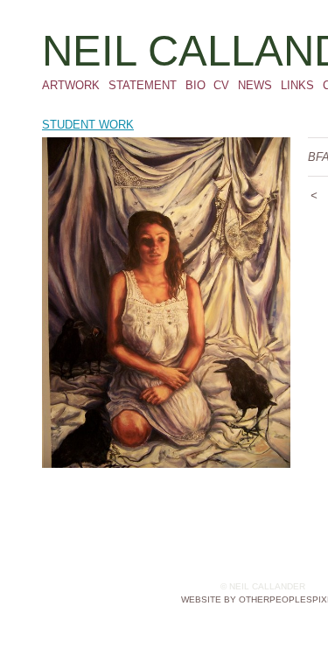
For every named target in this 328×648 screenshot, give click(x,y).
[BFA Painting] (166, 302)
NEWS (255, 85)
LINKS (297, 85)
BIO (195, 85)
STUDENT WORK (88, 124)
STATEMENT (142, 85)
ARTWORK (71, 85)
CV (221, 85)
